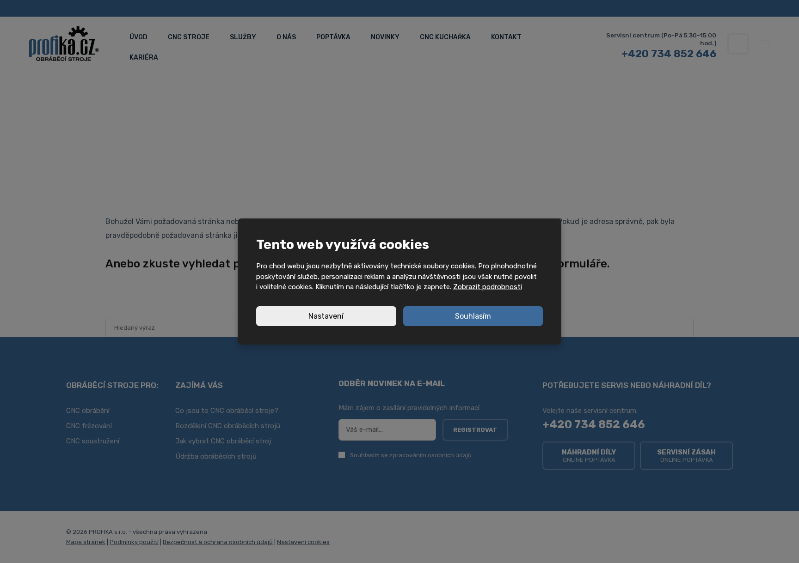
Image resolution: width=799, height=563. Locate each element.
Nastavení (326, 316)
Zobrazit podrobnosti (487, 287)
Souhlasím (473, 316)
